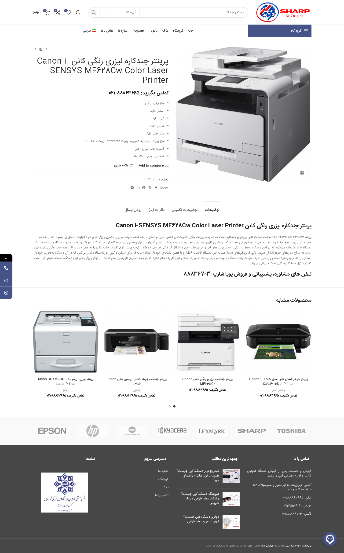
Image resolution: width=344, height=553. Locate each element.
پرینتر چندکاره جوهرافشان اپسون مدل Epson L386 (136, 381)
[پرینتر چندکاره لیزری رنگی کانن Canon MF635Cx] (207, 342)
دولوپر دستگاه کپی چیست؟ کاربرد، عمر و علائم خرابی (201, 519)
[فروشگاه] (41, 49)
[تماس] (6, 268)
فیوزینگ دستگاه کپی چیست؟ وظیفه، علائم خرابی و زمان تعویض (199, 498)
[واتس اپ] (6, 280)
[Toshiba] (291, 431)
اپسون (137, 390)
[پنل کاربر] (78, 12)
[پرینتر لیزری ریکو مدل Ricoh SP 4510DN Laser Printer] (66, 342)
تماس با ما (161, 495)
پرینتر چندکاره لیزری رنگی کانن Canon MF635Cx (207, 381)
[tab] (212, 208)
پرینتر (156, 179)
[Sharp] (251, 431)
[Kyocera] (172, 431)
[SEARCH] (93, 12)
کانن (147, 179)
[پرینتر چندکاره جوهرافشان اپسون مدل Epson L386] (136, 342)
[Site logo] (282, 12)
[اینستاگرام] (6, 293)
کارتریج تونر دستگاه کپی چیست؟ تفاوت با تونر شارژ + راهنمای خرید (197, 475)
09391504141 (293, 506)
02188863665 (293, 498)
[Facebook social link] (156, 188)
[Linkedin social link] (138, 188)
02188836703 (292, 514)
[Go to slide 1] (174, 406)
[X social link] (150, 188)
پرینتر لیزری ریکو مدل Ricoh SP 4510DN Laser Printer (65, 381)
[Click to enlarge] (302, 173)
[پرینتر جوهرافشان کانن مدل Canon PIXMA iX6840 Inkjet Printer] (278, 342)
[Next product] (35, 49)
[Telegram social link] (132, 188)
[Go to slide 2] (169, 406)
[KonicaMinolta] (132, 431)
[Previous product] (46, 49)
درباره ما (163, 471)
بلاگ (165, 487)
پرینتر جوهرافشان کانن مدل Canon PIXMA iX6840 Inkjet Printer (278, 381)
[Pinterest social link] (144, 188)
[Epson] (52, 431)
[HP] (92, 431)
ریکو (65, 390)
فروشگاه (163, 479)
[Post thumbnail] (231, 477)
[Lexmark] (212, 431)
